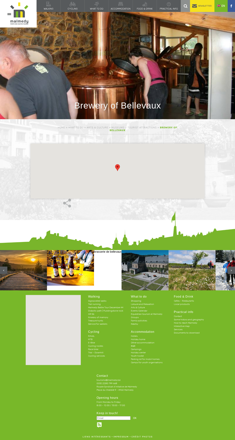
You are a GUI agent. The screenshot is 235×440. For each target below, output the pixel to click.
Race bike (93, 349)
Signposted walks (97, 301)
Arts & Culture (97, 127)
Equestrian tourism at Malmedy (146, 314)
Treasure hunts (95, 320)
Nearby (134, 324)
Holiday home (138, 339)
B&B (133, 346)
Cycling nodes (95, 346)
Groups (135, 317)
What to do (96, 8)
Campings (136, 349)
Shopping (136, 301)
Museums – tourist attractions (134, 127)
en (223, 6)
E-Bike (91, 342)
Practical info (169, 8)
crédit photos (142, 437)
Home (61, 127)
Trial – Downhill (95, 352)
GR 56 (91, 314)
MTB (90, 339)
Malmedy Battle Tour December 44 (105, 307)
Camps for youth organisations (146, 362)
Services (178, 329)
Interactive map (182, 326)
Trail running (94, 304)
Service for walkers (97, 324)
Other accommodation (142, 342)
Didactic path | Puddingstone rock (105, 310)
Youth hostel (137, 356)
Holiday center (138, 352)
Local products (182, 304)
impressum (121, 437)
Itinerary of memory (98, 317)
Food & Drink (145, 8)
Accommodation (121, 8)
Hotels (134, 336)
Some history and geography (189, 319)
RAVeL (91, 336)
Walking (48, 8)
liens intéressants (97, 437)
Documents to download (187, 332)
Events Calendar (139, 310)
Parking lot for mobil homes (145, 359)
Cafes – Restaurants (184, 301)
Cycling (73, 8)
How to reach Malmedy (185, 323)
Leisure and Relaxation (142, 304)
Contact (178, 316)
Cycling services (96, 356)
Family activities (139, 320)
